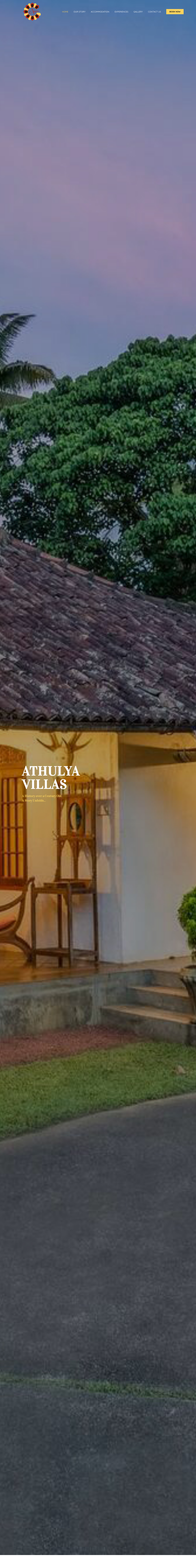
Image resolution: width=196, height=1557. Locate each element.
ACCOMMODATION (100, 11)
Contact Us (154, 11)
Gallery (138, 11)
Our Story (79, 11)
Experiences (121, 11)
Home (65, 11)
